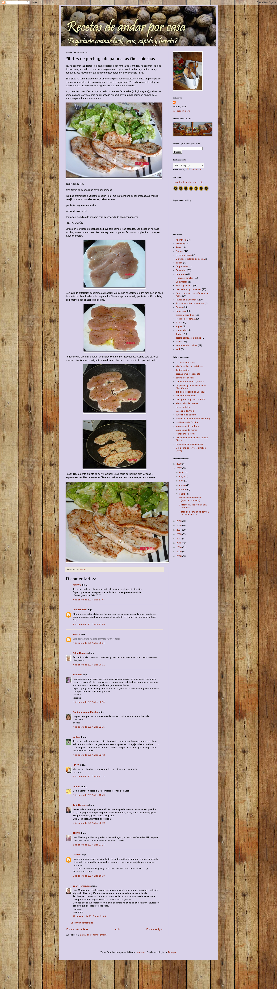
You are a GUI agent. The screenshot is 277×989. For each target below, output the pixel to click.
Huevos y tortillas (184, 278)
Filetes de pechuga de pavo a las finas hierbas (194, 513)
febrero (183, 489)
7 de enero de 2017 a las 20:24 (89, 643)
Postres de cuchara (186, 318)
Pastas (179, 307)
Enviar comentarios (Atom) (93, 934)
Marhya (77, 584)
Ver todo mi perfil (181, 111)
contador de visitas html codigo (188, 182)
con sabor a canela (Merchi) (190, 381)
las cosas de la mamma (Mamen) (193, 418)
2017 (179, 468)
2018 (179, 464)
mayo (182, 476)
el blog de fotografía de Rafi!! (190, 399)
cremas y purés (184, 255)
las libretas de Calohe (187, 422)
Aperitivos (181, 239)
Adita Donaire (80, 653)
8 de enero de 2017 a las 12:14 (89, 776)
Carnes (179, 251)
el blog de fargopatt (186, 395)
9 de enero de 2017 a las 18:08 (89, 875)
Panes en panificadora (187, 299)
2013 (179, 534)
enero (182, 493)
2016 (179, 521)
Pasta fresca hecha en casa (190, 303)
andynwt (141, 952)
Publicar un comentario (81, 922)
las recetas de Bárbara (187, 426)
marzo (182, 485)
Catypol (77, 854)
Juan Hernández (82, 886)
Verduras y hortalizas (186, 345)
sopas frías (181, 330)
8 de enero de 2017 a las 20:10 (89, 823)
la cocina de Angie (185, 411)
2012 (179, 538)
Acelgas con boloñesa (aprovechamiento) (190, 499)
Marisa (76, 634)
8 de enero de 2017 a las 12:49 (89, 795)
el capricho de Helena (187, 403)
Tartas (179, 334)
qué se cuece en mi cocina (189, 444)
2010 (179, 547)
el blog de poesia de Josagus (191, 391)
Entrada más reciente (77, 929)
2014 (179, 530)
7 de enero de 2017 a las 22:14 (89, 702)
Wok (178, 349)
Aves (178, 247)
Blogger (172, 952)
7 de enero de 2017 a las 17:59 (89, 624)
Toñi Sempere (80, 805)
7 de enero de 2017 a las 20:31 (89, 664)
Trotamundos (182, 370)
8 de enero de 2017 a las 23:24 (89, 844)
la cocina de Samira (186, 414)
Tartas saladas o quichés (188, 338)
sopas (179, 326)
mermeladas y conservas (188, 289)
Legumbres (181, 281)
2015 (179, 525)
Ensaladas (181, 270)
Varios (179, 341)
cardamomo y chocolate (188, 374)
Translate (196, 169)
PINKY (76, 764)
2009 (179, 551)
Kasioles (77, 674)
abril (181, 480)
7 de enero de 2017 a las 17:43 (89, 599)
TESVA (76, 833)
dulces (179, 262)
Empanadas (182, 266)
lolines (76, 786)
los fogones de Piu (185, 433)
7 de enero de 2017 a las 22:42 (89, 755)
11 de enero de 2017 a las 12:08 (89, 916)
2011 (179, 543)
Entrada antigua (154, 929)
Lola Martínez (80, 609)
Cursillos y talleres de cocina (190, 259)
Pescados (181, 311)
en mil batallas (183, 407)
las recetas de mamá (186, 430)
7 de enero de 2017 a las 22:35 (89, 727)
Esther (76, 737)
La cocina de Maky (185, 362)
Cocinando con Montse (85, 712)
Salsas (179, 322)
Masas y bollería (184, 285)
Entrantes (181, 274)
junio (182, 472)
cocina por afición (185, 377)
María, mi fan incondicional (189, 366)
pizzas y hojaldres (185, 315)
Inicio (117, 929)
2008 (179, 556)
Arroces (180, 243)
